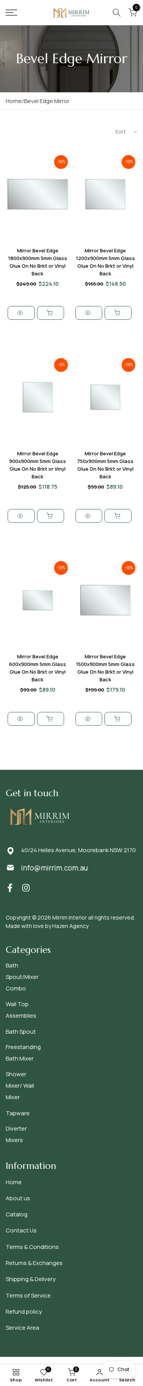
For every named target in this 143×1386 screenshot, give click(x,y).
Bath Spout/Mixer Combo (22, 976)
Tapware (18, 1113)
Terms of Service (28, 1295)
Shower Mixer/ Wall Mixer (20, 1085)
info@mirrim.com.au (54, 868)
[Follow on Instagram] (26, 887)
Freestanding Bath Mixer (23, 1052)
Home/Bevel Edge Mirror (37, 101)
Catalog (16, 1214)
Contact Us (21, 1230)
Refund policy (24, 1311)
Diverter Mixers (16, 1134)
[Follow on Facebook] (10, 887)
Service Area (22, 1328)
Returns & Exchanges (34, 1263)
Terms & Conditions (32, 1247)
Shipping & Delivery (31, 1279)
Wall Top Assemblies (21, 1009)
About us (18, 1198)
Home (14, 1182)
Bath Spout (21, 1032)
